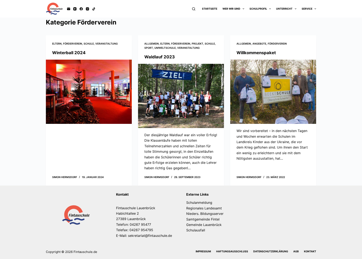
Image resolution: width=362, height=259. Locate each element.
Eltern (57, 43)
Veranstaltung (106, 43)
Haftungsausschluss (232, 251)
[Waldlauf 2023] (181, 96)
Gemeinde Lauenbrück (204, 225)
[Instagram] (87, 8)
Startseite (209, 8)
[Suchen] (193, 8)
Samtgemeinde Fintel (203, 219)
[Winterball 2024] (89, 92)
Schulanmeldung (199, 202)
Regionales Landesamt (204, 208)
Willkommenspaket (256, 52)
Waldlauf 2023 (159, 56)
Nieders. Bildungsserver (205, 214)
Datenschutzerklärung (270, 251)
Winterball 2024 (69, 52)
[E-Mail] (68, 8)
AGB (296, 251)
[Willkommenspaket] (273, 92)
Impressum (203, 251)
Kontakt (310, 251)
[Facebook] (81, 8)
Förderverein (72, 43)
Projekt (197, 43)
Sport (148, 47)
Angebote (259, 43)
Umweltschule (165, 47)
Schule (89, 43)
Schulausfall (195, 230)
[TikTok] (93, 8)
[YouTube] (74, 8)
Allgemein (151, 43)
